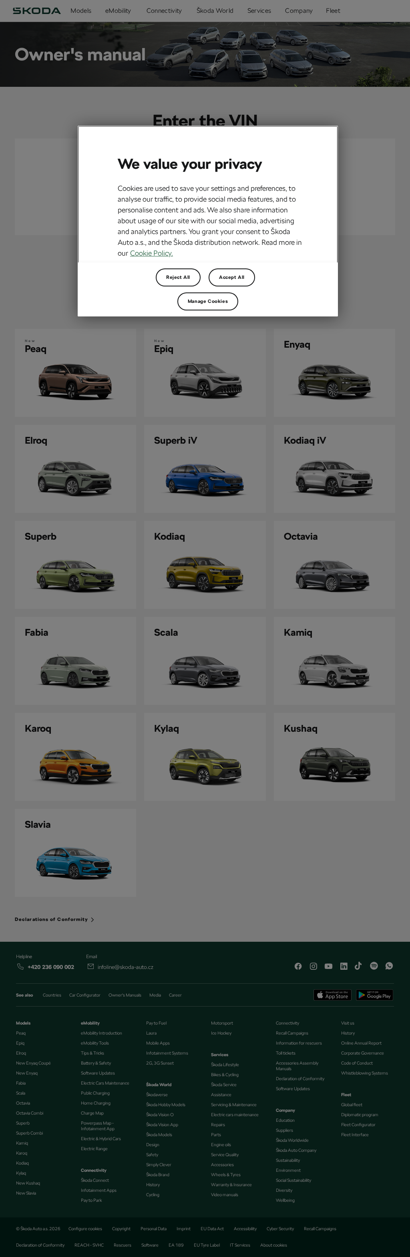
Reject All (178, 277)
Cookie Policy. (151, 253)
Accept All (232, 277)
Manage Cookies (208, 301)
